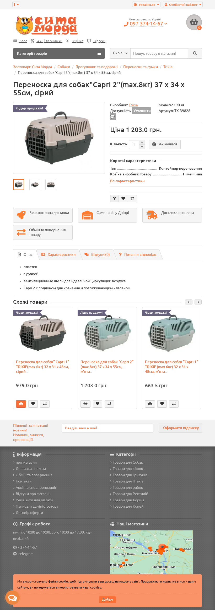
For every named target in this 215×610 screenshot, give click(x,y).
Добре (107, 599)
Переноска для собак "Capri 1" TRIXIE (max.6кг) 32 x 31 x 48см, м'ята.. (171, 366)
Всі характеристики (127, 181)
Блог (23, 41)
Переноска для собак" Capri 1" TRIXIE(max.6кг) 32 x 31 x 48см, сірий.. (42, 366)
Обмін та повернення (34, 475)
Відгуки (99, 41)
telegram (25, 554)
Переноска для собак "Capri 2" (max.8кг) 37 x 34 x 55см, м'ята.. (106, 366)
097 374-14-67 (25, 547)
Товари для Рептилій (130, 494)
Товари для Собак (128, 462)
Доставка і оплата (31, 469)
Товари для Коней (128, 506)
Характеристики (62, 254)
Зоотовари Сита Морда (32, 67)
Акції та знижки (49, 41)
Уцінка (77, 41)
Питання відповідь (140, 254)
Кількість (118, 144)
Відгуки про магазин (33, 494)
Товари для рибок (128, 487)
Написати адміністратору (37, 506)
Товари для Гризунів (130, 475)
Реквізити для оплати (34, 500)
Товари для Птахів (128, 481)
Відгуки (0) (100, 254)
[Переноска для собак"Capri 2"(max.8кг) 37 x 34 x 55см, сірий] (59, 138)
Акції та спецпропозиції (36, 487)
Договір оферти (29, 513)
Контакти (23, 481)
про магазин (26, 462)
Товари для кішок (128, 469)
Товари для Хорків (128, 500)
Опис (28, 254)
